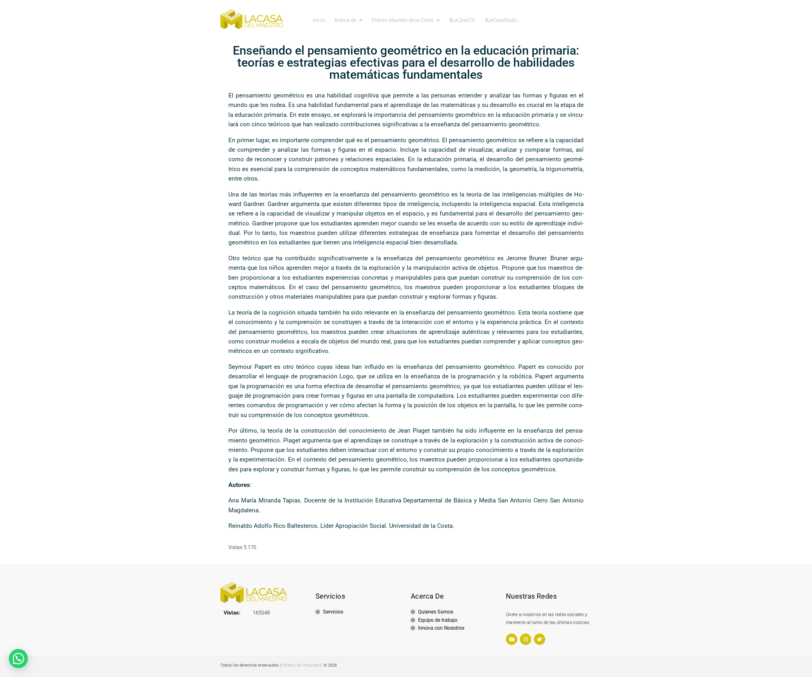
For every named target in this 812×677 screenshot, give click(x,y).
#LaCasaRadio (501, 20)
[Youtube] (511, 639)
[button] (348, 20)
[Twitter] (539, 639)
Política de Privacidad (302, 665)
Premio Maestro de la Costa (403, 20)
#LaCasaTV (462, 20)
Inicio (319, 20)
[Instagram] (525, 639)
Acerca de (345, 20)
